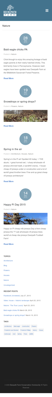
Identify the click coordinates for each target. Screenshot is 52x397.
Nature (13, 54)
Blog (5, 265)
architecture (7, 326)
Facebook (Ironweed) (12, 295)
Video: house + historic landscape (16, 300)
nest (14, 334)
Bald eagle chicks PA (15, 49)
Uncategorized (9, 285)
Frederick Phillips (26, 330)
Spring (19, 334)
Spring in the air (13, 149)
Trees (25, 334)
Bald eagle (17, 326)
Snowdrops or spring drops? (20, 101)
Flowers (14, 106)
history (35, 330)
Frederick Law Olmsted (11, 330)
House (41, 330)
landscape (7, 334)
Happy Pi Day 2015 (15, 204)
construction (25, 326)
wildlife (31, 334)
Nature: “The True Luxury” (13, 305)
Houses (24, 154)
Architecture (15, 154)
